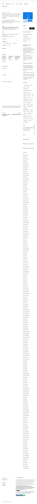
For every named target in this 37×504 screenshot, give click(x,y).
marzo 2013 (25, 246)
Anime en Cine (26, 88)
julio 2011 (24, 275)
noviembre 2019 (25, 173)
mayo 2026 (25, 155)
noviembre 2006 (25, 373)
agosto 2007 (25, 360)
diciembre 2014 (25, 220)
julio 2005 (24, 397)
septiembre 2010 (25, 293)
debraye (31, 99)
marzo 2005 (25, 404)
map (9, 12)
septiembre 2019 (25, 175)
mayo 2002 (25, 464)
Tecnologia (25, 120)
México (25, 111)
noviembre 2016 (25, 198)
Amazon (31, 85)
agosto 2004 (25, 417)
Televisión (29, 120)
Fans (24, 102)
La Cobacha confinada (30, 75)
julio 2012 (24, 253)
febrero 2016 (25, 209)
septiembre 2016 (25, 202)
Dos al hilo (24, 41)
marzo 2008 (25, 348)
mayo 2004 (25, 422)
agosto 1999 (25, 466)
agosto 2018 (25, 182)
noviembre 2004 (25, 411)
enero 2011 (24, 286)
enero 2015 (25, 218)
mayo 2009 (25, 322)
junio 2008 (24, 342)
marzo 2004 (25, 426)
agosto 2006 (25, 377)
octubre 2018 (25, 180)
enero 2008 (25, 351)
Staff (24, 118)
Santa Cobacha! (25, 36)
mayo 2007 (25, 366)
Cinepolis (25, 95)
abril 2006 (24, 382)
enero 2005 (25, 408)
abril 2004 (24, 424)
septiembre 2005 (25, 393)
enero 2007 (25, 371)
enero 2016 (25, 211)
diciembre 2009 (25, 309)
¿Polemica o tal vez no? (26, 39)
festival (25, 104)
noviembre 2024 (25, 158)
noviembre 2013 (25, 233)
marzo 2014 (25, 229)
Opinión (25, 113)
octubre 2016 (25, 200)
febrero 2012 (25, 262)
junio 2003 (24, 442)
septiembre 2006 (25, 375)
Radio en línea (26, 116)
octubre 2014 (25, 224)
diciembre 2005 (25, 388)
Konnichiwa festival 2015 (27, 55)
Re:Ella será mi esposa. (28, 143)
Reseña (30, 116)
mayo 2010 (25, 300)
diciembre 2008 (25, 331)
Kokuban (25, 106)
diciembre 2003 (25, 431)
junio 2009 (24, 320)
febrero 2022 (25, 164)
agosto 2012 (25, 251)
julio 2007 (24, 362)
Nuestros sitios (4, 6)
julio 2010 (24, 297)
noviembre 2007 (25, 355)
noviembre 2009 (25, 311)
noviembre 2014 (25, 222)
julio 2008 (24, 340)
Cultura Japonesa (26, 99)
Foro (24, 125)
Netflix (32, 111)
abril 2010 (24, 302)
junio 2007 (24, 364)
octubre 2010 (25, 291)
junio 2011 (24, 277)
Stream (27, 118)
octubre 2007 (25, 357)
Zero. (24, 134)
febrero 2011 (25, 284)
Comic (33, 95)
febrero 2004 (25, 428)
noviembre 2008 (25, 333)
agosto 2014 (25, 226)
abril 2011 (24, 280)
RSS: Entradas (4, 478)
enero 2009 (25, 329)
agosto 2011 (25, 273)
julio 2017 (24, 191)
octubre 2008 (25, 335)
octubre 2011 (25, 269)
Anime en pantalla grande (27, 90)
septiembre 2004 (25, 415)
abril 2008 (24, 346)
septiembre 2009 (25, 315)
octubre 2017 (25, 189)
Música (28, 111)
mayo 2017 (24, 193)
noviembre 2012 (25, 249)
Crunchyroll (25, 97)
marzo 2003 (25, 448)
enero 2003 (25, 451)
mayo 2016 (25, 204)
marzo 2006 (25, 384)
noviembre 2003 (25, 433)
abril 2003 (24, 446)
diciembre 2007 (25, 353)
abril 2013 (24, 244)
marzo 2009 (25, 326)
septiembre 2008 (25, 337)
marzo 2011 (25, 282)
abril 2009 (24, 324)
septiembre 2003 (25, 437)
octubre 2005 (25, 391)
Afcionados (26, 85)
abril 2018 (24, 186)
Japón (31, 104)
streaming (31, 118)
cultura (29, 97)
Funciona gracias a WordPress (6, 501)
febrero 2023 (25, 162)
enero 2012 (25, 264)
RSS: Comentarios (5, 479)
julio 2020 (24, 171)
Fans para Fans (28, 102)
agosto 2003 (25, 439)
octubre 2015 (25, 213)
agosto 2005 (25, 395)
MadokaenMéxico (26, 109)
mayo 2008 (25, 344)
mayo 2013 (25, 242)
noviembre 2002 (25, 455)
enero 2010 (25, 308)
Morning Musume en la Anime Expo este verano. (17, 57)
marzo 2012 (25, 260)
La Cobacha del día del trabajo (27, 34)
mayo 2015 (25, 215)
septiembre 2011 (25, 271)
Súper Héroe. (26, 139)
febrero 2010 (25, 306)
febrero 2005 (25, 406)
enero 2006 (25, 386)
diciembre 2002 (25, 453)
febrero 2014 (25, 231)
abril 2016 (24, 206)
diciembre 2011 (25, 266)
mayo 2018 (25, 184)
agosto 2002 (25, 459)
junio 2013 (24, 240)
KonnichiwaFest (30, 106)
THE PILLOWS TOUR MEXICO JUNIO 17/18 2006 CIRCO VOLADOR (28, 66)
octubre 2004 (25, 413)
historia (28, 104)
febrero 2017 (25, 195)
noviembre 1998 (25, 468)
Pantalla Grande (29, 113)
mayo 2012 (24, 257)
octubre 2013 (25, 235)
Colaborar (24, 70)
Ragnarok (24, 72)
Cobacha (29, 95)
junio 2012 (24, 255)
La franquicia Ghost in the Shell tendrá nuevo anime (28, 129)
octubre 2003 (25, 435)
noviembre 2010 (25, 289)
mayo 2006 (25, 380)
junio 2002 (24, 462)
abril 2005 (24, 402)
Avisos (29, 92)
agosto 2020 (25, 169)
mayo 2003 (25, 444)
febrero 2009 (25, 328)
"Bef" (3, 31)
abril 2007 (24, 368)
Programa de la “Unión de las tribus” (11, 57)
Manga (31, 109)
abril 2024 (24, 160)
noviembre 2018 (25, 178)
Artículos (25, 92)
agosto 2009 (25, 317)
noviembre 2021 (25, 166)
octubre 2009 (25, 313)
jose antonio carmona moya (27, 69)
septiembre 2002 (25, 457)
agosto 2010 (25, 295)
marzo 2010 (25, 304)
